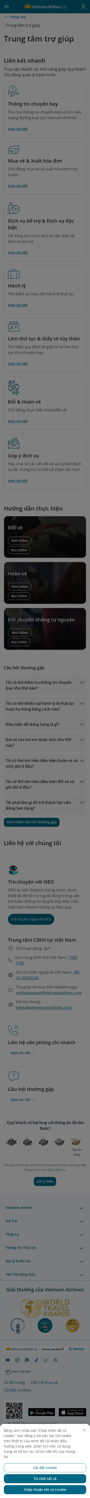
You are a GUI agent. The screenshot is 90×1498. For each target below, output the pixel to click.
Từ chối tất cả (45, 1478)
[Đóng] (84, 1430)
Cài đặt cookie (45, 1467)
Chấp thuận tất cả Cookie (45, 1489)
